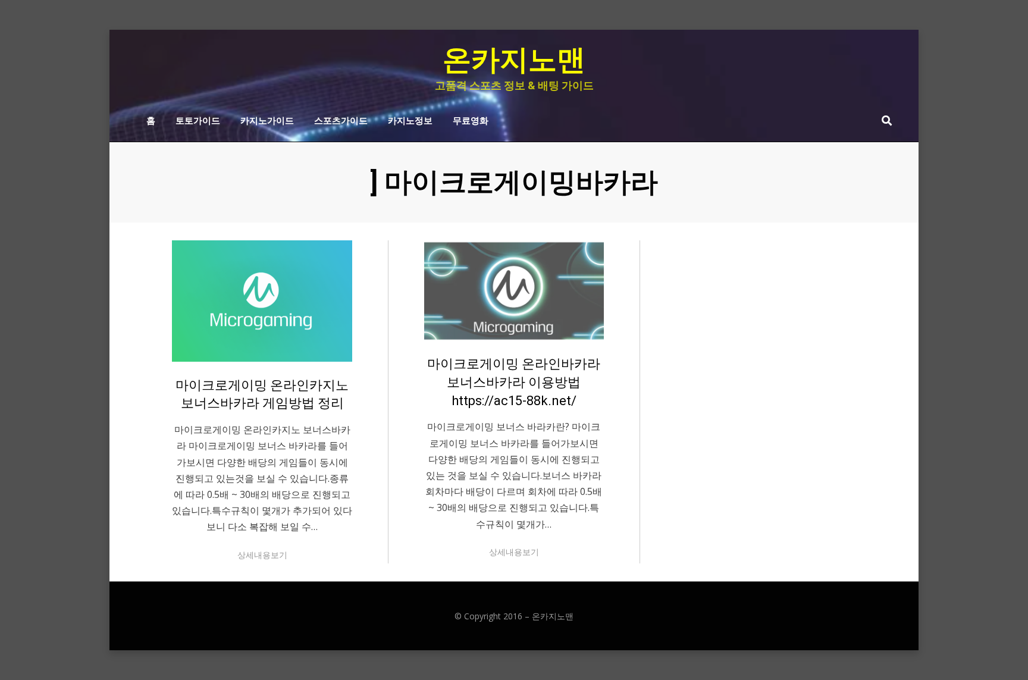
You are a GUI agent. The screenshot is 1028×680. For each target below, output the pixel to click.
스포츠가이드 (341, 119)
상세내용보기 (262, 554)
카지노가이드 (267, 119)
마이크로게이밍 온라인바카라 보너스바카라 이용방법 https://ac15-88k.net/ (513, 382)
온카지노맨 (514, 60)
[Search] (884, 120)
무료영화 (470, 119)
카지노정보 (410, 119)
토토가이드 (197, 119)
